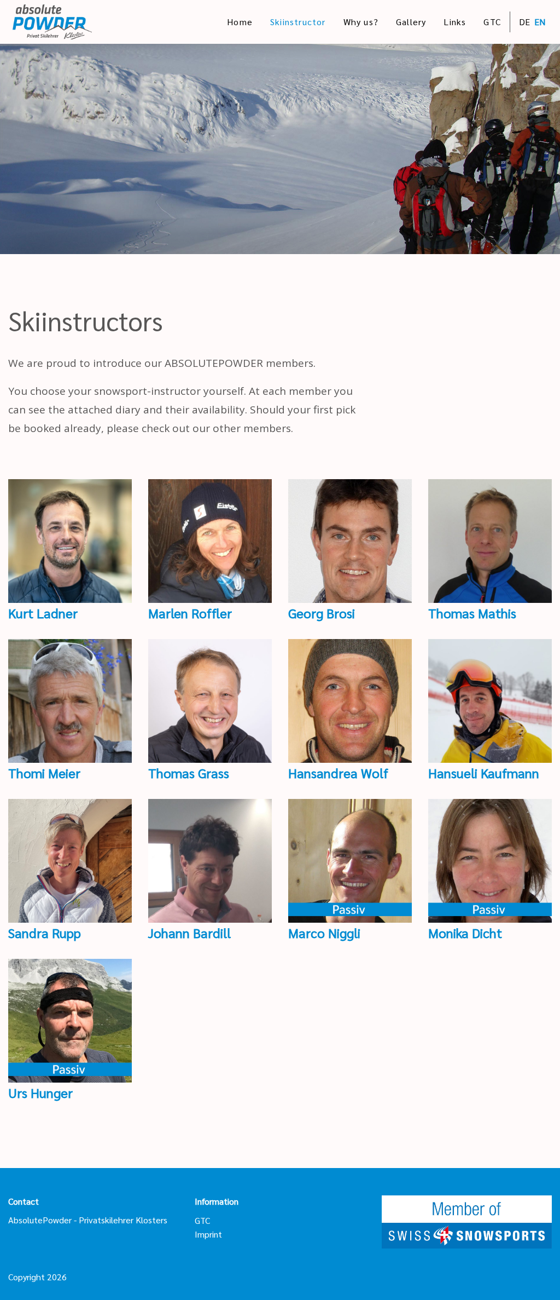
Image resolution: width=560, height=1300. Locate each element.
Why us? (360, 21)
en (539, 21)
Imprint (208, 1234)
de (524, 21)
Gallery (411, 21)
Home (240, 21)
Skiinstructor (298, 21)
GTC (492, 21)
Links (455, 21)
